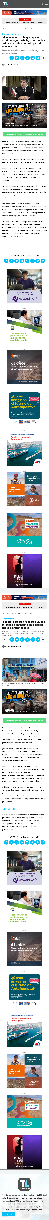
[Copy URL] (43, 261)
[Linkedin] (27, 58)
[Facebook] (11, 58)
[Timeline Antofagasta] (3, 65)
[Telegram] (37, 261)
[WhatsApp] (22, 58)
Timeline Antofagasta (15, 64)
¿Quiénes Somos (35, 1210)
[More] (43, 58)
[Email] (32, 58)
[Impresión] (38, 58)
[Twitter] (17, 58)
